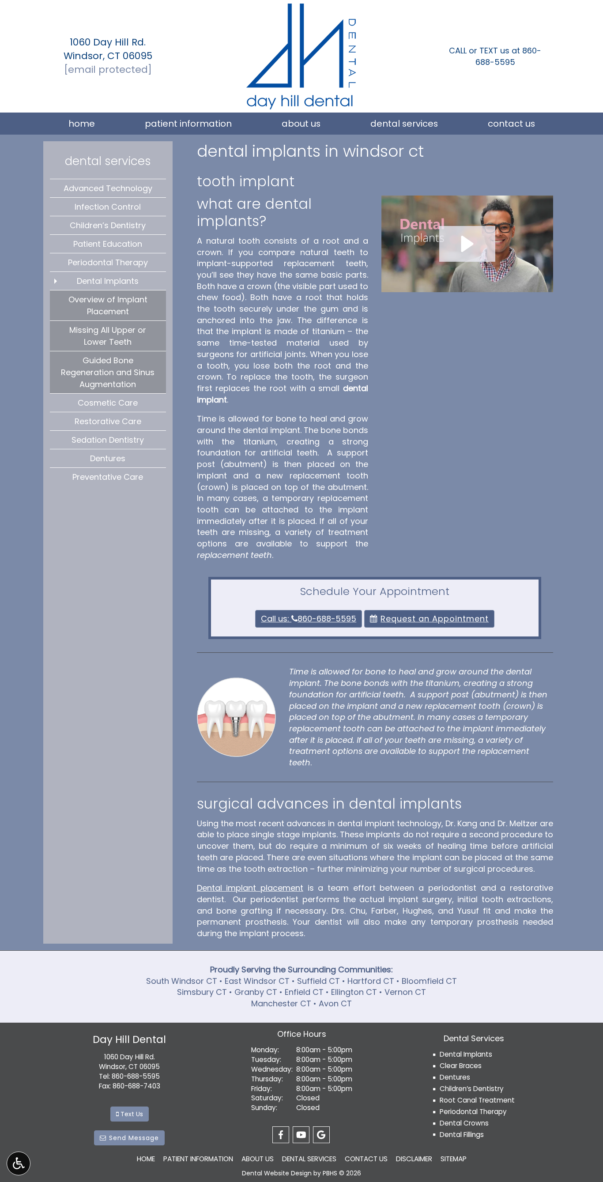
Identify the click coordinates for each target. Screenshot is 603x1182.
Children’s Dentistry (108, 225)
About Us (301, 123)
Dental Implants (108, 280)
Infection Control (108, 206)
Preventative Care (107, 476)
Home (81, 123)
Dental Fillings (462, 1134)
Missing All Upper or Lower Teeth (107, 335)
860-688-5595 (508, 56)
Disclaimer (414, 1158)
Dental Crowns (464, 1123)
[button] (467, 244)
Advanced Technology (108, 188)
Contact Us (511, 123)
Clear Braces (461, 1065)
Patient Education (107, 243)
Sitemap (454, 1158)
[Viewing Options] (18, 1163)
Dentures (107, 458)
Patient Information (188, 123)
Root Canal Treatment (477, 1100)
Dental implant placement (250, 887)
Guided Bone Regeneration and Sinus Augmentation (108, 372)
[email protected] (108, 69)
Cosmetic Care (108, 402)
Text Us (132, 1113)
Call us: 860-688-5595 (308, 618)
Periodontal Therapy (108, 262)
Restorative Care (108, 421)
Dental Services (404, 123)
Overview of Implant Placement (107, 305)
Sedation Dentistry (108, 439)
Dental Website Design (277, 1173)
